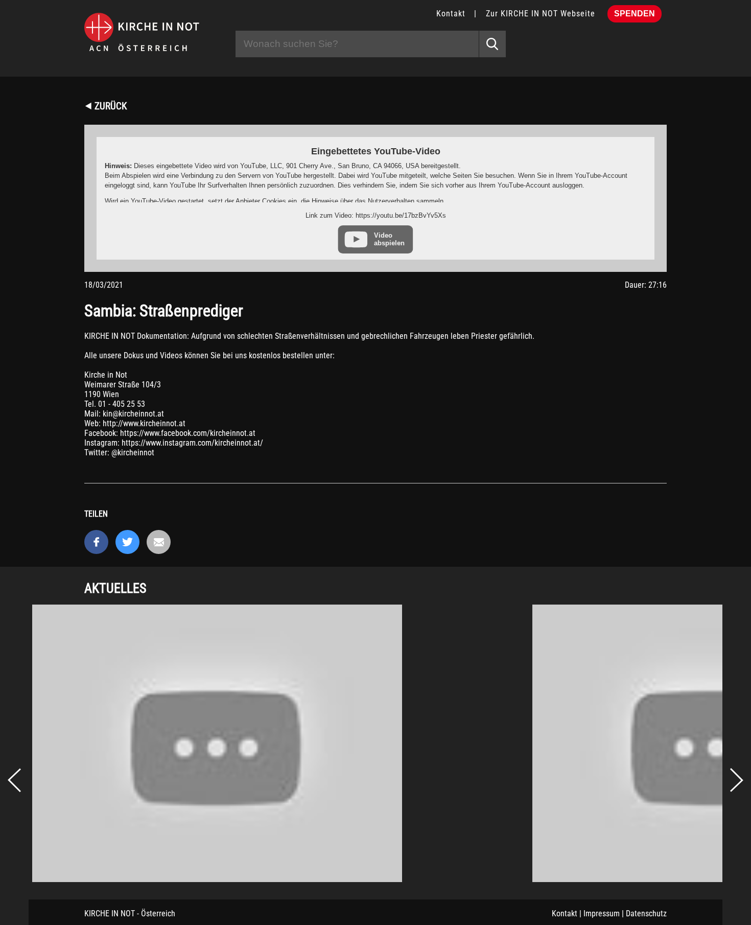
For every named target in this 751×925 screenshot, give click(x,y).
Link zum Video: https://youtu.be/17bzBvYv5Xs (376, 215)
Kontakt (450, 13)
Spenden (634, 13)
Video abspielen (389, 239)
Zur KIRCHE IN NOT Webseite (540, 13)
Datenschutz (646, 913)
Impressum (601, 913)
